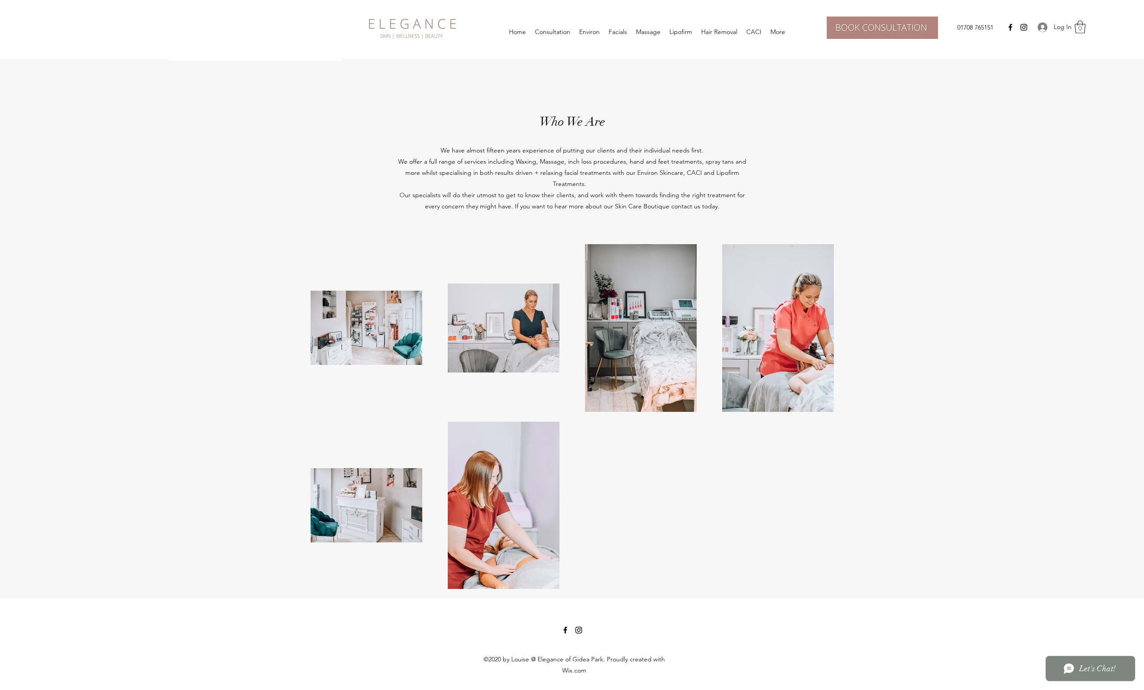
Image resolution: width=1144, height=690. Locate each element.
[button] (1080, 27)
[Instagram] (1023, 27)
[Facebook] (1010, 27)
